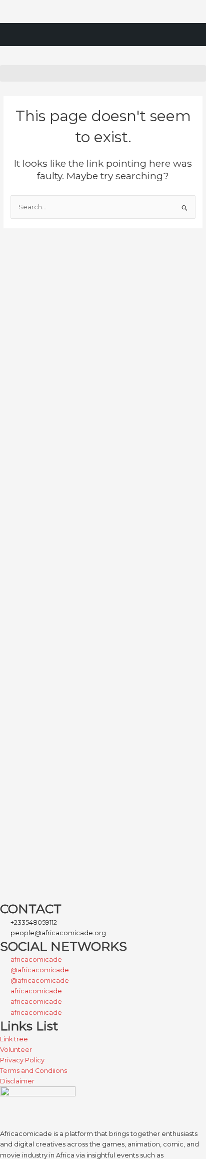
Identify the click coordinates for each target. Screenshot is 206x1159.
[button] (103, 73)
